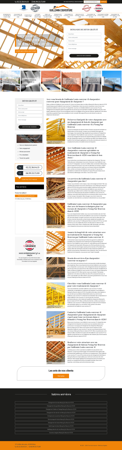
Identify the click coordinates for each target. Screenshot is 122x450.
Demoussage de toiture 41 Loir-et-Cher (80, 16)
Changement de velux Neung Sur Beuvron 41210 (61, 402)
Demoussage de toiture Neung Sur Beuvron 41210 (61, 419)
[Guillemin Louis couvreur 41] (61, 8)
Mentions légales (102, 445)
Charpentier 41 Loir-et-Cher (28, 15)
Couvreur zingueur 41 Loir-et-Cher (37, 16)
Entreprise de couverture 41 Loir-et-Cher (7, 16)
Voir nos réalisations (26, 51)
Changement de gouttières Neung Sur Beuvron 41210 (61, 406)
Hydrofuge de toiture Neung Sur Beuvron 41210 (61, 426)
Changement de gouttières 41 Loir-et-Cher (115, 16)
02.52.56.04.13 (22, 1)
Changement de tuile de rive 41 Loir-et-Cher (91, 16)
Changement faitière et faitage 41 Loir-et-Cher (103, 16)
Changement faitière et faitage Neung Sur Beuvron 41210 (61, 409)
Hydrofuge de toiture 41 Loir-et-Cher (58, 16)
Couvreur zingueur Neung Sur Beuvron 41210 (61, 432)
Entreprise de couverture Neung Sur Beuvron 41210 (61, 416)
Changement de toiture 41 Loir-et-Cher (68, 16)
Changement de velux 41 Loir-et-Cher (18, 16)
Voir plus (61, 376)
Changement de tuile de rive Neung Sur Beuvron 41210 (61, 412)
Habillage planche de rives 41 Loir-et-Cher (47, 16)
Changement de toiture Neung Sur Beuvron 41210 (61, 422)
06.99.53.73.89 (39, 1)
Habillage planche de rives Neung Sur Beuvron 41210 (61, 429)
